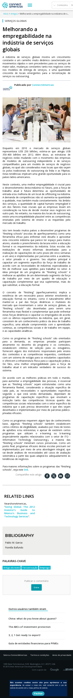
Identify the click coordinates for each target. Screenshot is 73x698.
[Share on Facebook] (47, 476)
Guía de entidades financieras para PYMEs (33, 643)
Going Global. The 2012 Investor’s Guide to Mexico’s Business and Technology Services (19, 511)
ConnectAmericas (43, 84)
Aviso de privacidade (61, 655)
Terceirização (30, 567)
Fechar (38, 693)
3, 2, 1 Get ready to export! (24, 635)
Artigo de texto (11, 567)
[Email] (67, 476)
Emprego (45, 567)
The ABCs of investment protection (29, 626)
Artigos (14, 13)
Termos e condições (39, 655)
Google (55, 668)
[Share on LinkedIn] (60, 476)
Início (5, 13)
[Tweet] (54, 476)
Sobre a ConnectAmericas (15, 655)
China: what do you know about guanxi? (32, 618)
